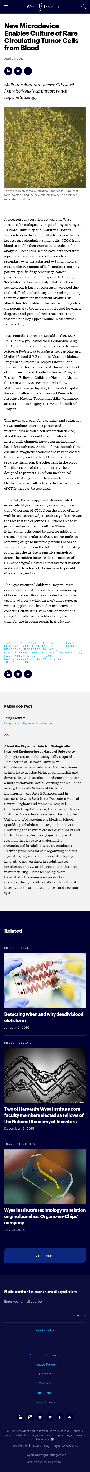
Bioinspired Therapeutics (29, 652)
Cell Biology (64, 646)
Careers (45, 1374)
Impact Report (45, 1364)
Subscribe (45, 1329)
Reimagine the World (45, 1355)
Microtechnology (40, 649)
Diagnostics (69, 652)
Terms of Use (19, 1446)
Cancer (71, 643)
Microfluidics (17, 658)
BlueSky (18, 71)
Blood (20, 643)
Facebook (28, 71)
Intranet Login (45, 1402)
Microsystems (47, 658)
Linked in (8, 71)
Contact (45, 1383)
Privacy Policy (40, 1446)
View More (45, 1256)
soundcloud (70, 1417)
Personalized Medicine (26, 646)
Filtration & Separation (28, 655)
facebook (60, 1417)
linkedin (20, 1417)
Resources (45, 1392)
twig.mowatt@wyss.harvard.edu (29, 722)
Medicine (12, 649)
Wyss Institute (45, 7)
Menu (6, 7)
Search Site (83, 6)
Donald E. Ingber (45, 643)
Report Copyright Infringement (46, 1455)
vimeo (50, 1417)
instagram (30, 1417)
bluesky (40, 1417)
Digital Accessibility (65, 1446)
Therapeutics (16, 661)
